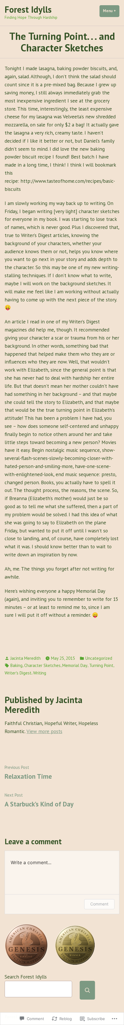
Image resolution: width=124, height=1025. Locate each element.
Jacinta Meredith (25, 658)
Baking (16, 665)
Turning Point (101, 665)
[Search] (87, 990)
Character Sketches (42, 665)
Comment (99, 903)
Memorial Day (74, 665)
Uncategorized (98, 658)
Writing (39, 673)
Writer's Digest (18, 673)
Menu (111, 10)
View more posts (44, 731)
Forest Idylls (28, 9)
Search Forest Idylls (26, 976)
